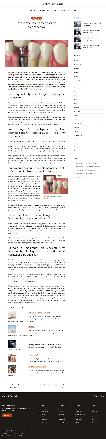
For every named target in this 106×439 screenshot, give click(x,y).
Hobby (76, 72)
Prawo (76, 103)
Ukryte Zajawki (78, 135)
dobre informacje (53, 4)
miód (87, 163)
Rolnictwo (77, 111)
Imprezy (76, 76)
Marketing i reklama (79, 80)
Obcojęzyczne (78, 96)
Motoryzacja (77, 88)
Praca (75, 99)
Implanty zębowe (34, 341)
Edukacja (76, 68)
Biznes (76, 60)
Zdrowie (39, 18)
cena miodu (79, 163)
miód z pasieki (79, 170)
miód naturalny (80, 166)
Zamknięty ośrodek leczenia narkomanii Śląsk (91, 31)
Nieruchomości (78, 92)
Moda (75, 84)
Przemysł (76, 107)
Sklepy (76, 115)
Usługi (33, 18)
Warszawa (47, 198)
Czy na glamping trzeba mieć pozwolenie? (92, 24)
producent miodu (80, 177)
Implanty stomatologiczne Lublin (39, 312)
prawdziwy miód (90, 173)
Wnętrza (76, 147)
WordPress (21, 435)
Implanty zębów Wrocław (37, 355)
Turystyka (76, 131)
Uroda (76, 139)
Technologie (77, 123)
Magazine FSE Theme (7, 435)
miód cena (94, 163)
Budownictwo (78, 64)
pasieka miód (79, 173)
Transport (76, 127)
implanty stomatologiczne (22, 82)
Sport (75, 119)
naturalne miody (91, 170)
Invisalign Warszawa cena (37, 367)
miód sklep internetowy (93, 166)
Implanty (11, 72)
